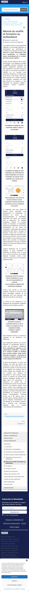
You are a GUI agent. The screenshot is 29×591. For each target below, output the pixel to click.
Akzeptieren (14, 576)
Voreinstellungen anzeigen (14, 585)
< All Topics (7, 19)
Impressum (23, 588)
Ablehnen (14, 581)
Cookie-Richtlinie (7, 588)
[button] (27, 560)
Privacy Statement (16, 588)
